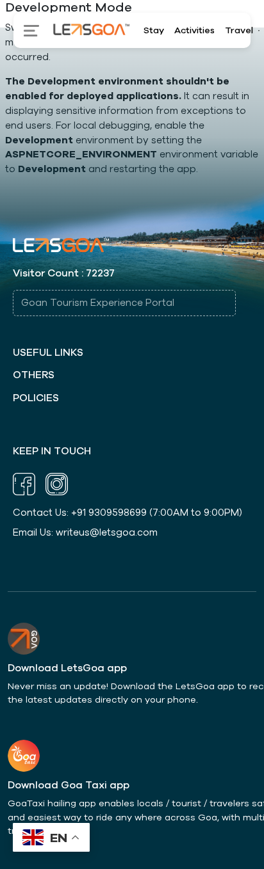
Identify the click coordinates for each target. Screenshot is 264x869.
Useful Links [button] (48, 353)
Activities (194, 30)
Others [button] (33, 375)
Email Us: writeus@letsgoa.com (85, 532)
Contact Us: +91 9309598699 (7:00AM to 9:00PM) (127, 512)
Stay (154, 30)
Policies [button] (36, 398)
